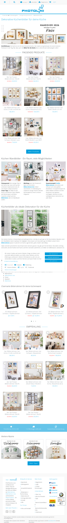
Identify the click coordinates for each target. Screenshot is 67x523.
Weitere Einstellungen (11, 270)
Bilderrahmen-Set (29, 187)
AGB (37, 498)
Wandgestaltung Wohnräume (25, 15)
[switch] (61, 503)
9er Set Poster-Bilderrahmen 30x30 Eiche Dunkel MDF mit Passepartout (12, 78)
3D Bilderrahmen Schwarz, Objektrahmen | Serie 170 (11, 313)
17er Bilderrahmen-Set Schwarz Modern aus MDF (12, 139)
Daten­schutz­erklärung (11, 261)
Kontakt (23, 500)
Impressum (39, 512)
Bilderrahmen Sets (10, 275)
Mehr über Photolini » (11, 508)
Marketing (28, 265)
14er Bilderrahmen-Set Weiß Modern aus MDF (33, 139)
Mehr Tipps (33, 463)
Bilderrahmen (5, 243)
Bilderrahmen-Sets (11, 494)
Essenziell (10, 265)
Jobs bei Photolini (40, 496)
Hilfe (22, 502)
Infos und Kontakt (26, 508)
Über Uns (38, 494)
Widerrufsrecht (25, 496)
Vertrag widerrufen (26, 498)
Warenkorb (24, 482)
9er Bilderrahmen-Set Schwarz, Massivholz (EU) (33, 352)
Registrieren (39, 482)
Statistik (19, 265)
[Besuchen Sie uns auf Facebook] (14, 512)
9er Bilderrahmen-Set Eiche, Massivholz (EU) (55, 383)
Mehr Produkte (33, 152)
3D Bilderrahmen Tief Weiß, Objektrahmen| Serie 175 (56, 313)
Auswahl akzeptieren (53, 257)
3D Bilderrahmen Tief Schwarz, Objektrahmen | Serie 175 (33, 313)
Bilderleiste (8, 281)
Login (37, 484)
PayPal (22, 267)
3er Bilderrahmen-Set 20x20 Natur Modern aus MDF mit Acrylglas (33, 383)
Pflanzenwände (10, 497)
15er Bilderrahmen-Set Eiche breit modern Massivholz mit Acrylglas (55, 352)
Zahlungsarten (25, 484)
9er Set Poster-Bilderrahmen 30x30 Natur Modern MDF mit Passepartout (55, 78)
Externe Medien (12, 267)
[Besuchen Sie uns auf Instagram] (10, 512)
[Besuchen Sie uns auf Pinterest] (7, 512)
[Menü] (64, 493)
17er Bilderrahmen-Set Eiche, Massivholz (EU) (33, 108)
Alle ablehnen (53, 261)
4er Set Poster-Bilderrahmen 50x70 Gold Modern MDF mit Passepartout (33, 78)
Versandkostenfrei (52, 520)
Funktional (31, 267)
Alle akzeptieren (53, 254)
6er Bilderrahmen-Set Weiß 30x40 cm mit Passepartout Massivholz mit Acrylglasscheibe (55, 109)
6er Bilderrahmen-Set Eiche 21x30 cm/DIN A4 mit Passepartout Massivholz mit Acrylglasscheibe (12, 109)
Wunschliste (5, 59)
